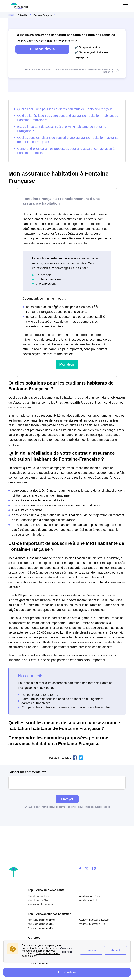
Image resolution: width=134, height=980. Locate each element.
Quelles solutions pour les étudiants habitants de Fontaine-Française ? (66, 109)
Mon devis (45, 49)
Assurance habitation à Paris (41, 928)
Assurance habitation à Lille (92, 924)
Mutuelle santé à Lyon (38, 896)
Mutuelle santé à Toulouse (40, 904)
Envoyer (67, 799)
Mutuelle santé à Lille (89, 900)
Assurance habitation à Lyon (41, 920)
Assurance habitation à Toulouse (94, 920)
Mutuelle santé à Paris (89, 896)
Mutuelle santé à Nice (38, 900)
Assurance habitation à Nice (41, 924)
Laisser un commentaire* (27, 772)
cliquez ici (105, 807)
